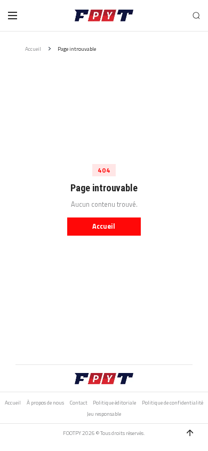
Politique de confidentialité (172, 403)
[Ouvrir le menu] (12, 15)
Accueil (33, 49)
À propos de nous (45, 403)
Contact (78, 403)
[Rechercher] (196, 16)
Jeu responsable (104, 414)
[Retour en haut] (189, 432)
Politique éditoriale (114, 403)
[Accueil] (104, 15)
